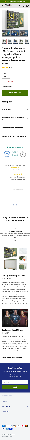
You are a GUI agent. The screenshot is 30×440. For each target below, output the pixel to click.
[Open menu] (2, 5)
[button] (14, 205)
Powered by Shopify (7, 436)
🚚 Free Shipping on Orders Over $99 (15, 1)
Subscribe (15, 387)
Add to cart (15, 92)
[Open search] (20, 6)
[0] (27, 6)
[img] (15, 168)
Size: (5, 73)
